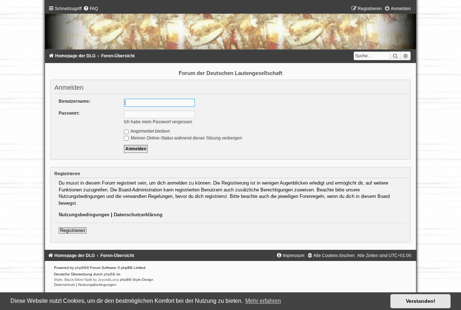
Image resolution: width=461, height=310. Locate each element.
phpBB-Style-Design (136, 280)
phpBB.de (112, 274)
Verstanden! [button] (420, 301)
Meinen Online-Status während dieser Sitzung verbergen (186, 138)
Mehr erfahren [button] (263, 301)
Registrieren (72, 230)
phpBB (80, 268)
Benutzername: (74, 101)
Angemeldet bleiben (150, 131)
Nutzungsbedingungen (84, 214)
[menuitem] (90, 8)
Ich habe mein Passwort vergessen (158, 121)
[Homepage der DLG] (230, 29)
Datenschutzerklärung (138, 214)
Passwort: (69, 113)
